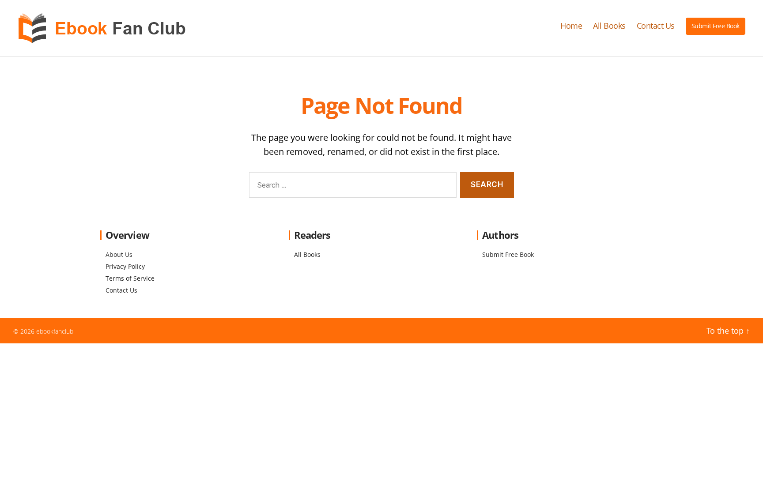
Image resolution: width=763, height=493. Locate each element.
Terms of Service (130, 278)
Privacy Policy (125, 266)
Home (571, 26)
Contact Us (656, 26)
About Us (119, 254)
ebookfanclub (54, 331)
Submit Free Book (715, 26)
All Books (609, 26)
